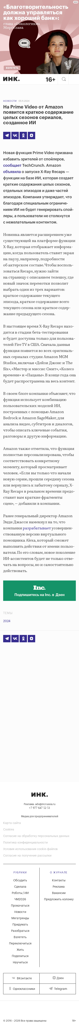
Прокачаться (20, 905)
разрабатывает (37, 528)
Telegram (60, 989)
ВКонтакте (24, 978)
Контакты (59, 880)
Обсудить (20, 880)
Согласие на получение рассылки (27, 855)
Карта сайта (12, 823)
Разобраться (20, 930)
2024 (6, 621)
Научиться (20, 962)
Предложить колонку (59, 899)
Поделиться (20, 956)
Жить (20, 949)
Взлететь (20, 937)
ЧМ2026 (20, 899)
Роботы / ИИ (20, 893)
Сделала (20, 886)
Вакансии (59, 893)
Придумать (20, 924)
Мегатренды (20, 918)
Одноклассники (23, 989)
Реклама (59, 886)
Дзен (60, 978)
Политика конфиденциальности (25, 842)
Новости (10, 101)
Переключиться (20, 943)
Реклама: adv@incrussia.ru (39, 804)
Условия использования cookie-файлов (30, 849)
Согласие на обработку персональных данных (36, 836)
